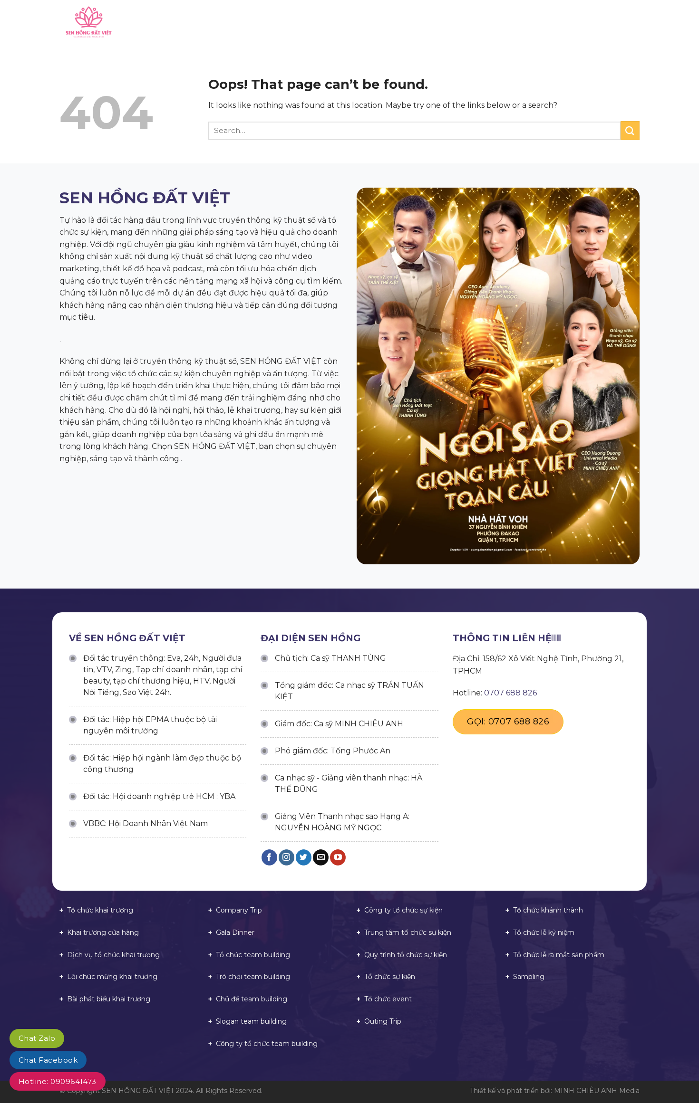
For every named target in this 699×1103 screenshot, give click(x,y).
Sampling (528, 976)
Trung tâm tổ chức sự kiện (407, 932)
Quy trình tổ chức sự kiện (405, 955)
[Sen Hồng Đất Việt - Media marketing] (139, 24)
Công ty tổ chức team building (267, 1043)
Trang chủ (297, 23)
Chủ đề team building (251, 999)
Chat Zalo (37, 1038)
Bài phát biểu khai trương (108, 999)
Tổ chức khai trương (100, 910)
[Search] (636, 24)
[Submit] (630, 130)
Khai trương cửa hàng (103, 932)
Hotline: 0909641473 (58, 1081)
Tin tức (567, 23)
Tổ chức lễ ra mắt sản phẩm (558, 955)
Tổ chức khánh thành (548, 910)
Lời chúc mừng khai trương (112, 976)
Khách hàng (485, 23)
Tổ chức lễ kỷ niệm (543, 932)
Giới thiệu (349, 23)
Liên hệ (607, 23)
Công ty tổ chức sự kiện (403, 910)
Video (531, 23)
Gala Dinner (235, 932)
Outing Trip (382, 1021)
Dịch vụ (394, 23)
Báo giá (435, 23)
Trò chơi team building (253, 976)
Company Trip (239, 910)
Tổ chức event (388, 999)
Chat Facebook (48, 1060)
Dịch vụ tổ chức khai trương (113, 955)
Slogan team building (251, 1021)
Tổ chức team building (253, 955)
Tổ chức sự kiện (389, 976)
